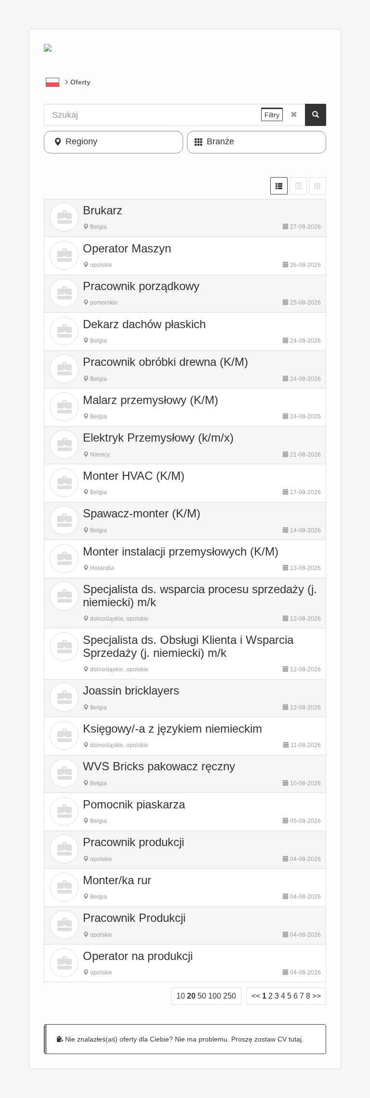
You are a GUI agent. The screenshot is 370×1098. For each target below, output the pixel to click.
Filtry (271, 115)
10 (180, 996)
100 (214, 996)
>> (316, 996)
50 (202, 996)
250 (229, 996)
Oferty (80, 82)
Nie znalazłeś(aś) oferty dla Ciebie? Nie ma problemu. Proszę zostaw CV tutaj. (183, 1039)
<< (255, 996)
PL (52, 82)
